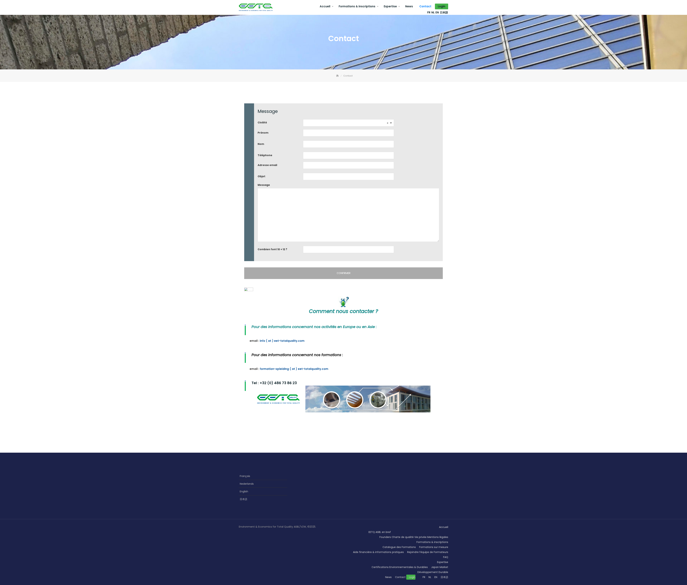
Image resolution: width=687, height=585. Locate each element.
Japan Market (439, 567)
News (409, 6)
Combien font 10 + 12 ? (272, 249)
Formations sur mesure (433, 547)
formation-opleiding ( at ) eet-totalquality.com (294, 369)
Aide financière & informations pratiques (378, 552)
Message (264, 185)
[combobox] (348, 122)
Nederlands (247, 484)
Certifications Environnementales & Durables (400, 567)
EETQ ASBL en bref (380, 532)
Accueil (325, 6)
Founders (385, 537)
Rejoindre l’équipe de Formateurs (427, 552)
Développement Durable (432, 572)
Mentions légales (437, 537)
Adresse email (267, 165)
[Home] (337, 75)
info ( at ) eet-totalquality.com (282, 341)
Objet (261, 176)
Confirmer (343, 273)
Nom (261, 144)
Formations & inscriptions (357, 6)
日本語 (444, 12)
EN (437, 12)
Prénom (263, 132)
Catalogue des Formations (399, 547)
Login (441, 6)
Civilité (262, 122)
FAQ (445, 557)
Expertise (390, 6)
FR (428, 12)
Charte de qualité (403, 537)
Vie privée (420, 537)
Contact (425, 6)
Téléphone (265, 155)
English (244, 491)
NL (433, 12)
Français (245, 476)
